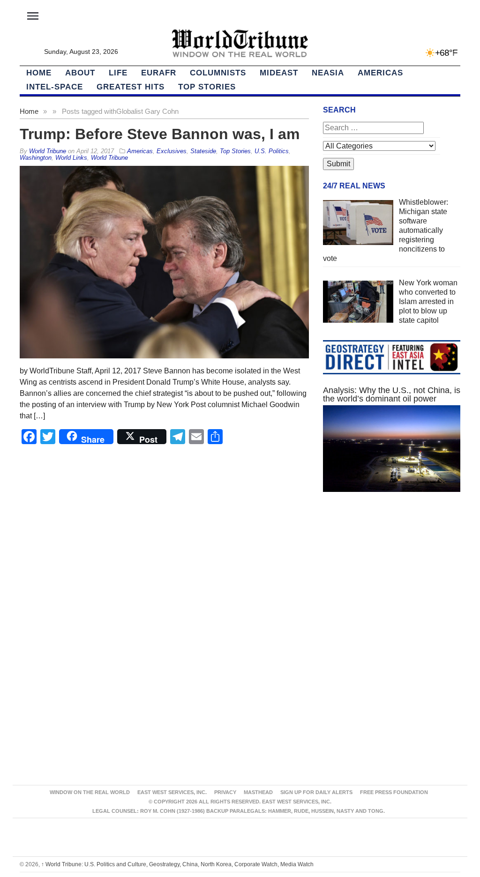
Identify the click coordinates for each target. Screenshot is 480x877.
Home (29, 111)
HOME (39, 72)
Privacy (225, 792)
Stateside (203, 151)
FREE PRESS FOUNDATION (394, 792)
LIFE (118, 72)
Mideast (279, 72)
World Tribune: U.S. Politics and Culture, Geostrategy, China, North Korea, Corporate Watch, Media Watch (177, 864)
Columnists (218, 72)
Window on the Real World (90, 792)
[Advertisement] (391, 580)
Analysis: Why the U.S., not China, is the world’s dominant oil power (391, 394)
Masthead (258, 792)
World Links (71, 157)
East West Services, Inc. (172, 792)
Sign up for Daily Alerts (316, 792)
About (80, 72)
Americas (380, 72)
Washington (36, 157)
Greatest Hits (131, 86)
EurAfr (158, 72)
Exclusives (172, 151)
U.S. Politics (272, 151)
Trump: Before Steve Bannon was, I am (160, 134)
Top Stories (207, 86)
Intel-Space (54, 86)
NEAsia (328, 72)
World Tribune (109, 157)
